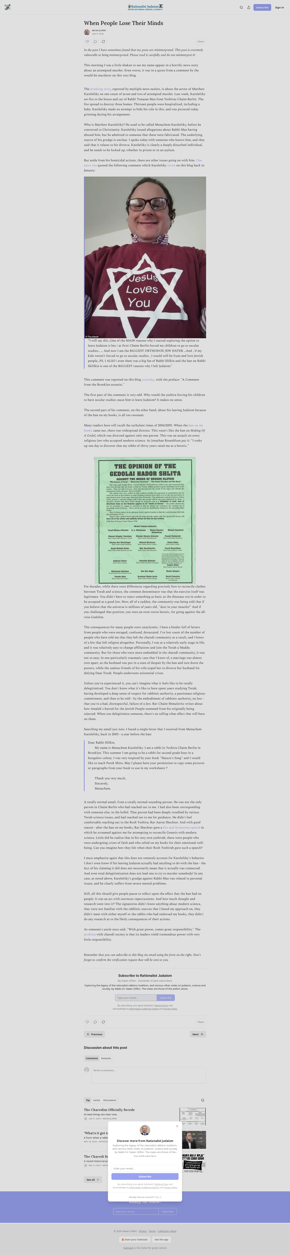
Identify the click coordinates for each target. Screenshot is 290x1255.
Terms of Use (161, 1184)
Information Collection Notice (144, 1187)
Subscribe (145, 1176)
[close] (177, 1126)
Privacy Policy (170, 1187)
